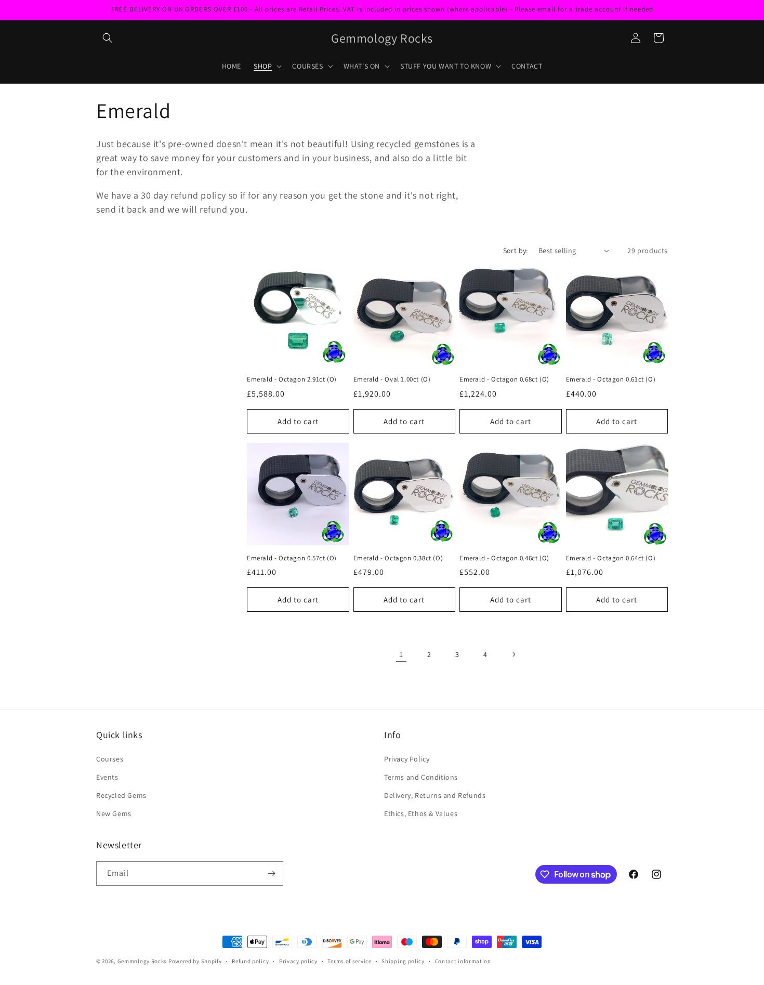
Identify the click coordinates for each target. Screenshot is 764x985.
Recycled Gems (121, 795)
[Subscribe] (271, 873)
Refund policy (250, 961)
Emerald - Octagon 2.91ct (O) (292, 379)
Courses (109, 759)
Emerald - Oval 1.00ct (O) (392, 379)
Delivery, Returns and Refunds (434, 795)
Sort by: (515, 250)
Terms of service (349, 961)
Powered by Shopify (195, 961)
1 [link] (401, 654)
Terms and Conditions (421, 777)
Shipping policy (403, 961)
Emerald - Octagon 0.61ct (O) (611, 379)
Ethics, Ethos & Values (420, 813)
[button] (107, 38)
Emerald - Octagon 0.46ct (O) (504, 558)
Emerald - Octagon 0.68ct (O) (504, 379)
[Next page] (513, 654)
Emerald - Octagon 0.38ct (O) (398, 558)
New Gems (113, 813)
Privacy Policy (406, 759)
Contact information (463, 961)
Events (107, 777)
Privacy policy (298, 961)
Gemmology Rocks (142, 961)
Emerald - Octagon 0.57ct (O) (292, 558)
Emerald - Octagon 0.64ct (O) (611, 558)
